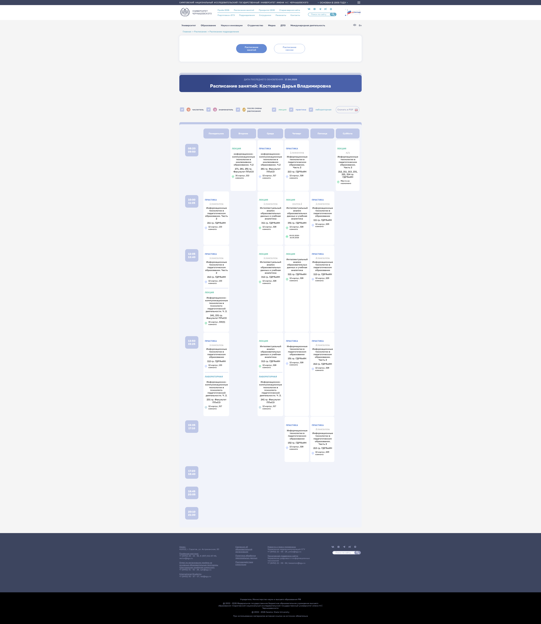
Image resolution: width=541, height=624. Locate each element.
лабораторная (323, 109)
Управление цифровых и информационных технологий (289, 559)
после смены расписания (252, 109)
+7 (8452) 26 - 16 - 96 (189, 556)
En (360, 25)
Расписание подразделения (224, 31)
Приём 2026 (223, 10)
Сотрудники (265, 15)
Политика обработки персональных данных (246, 556)
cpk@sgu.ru (205, 569)
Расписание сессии (289, 48)
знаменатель (223, 109)
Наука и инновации (232, 25)
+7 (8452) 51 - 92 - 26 (189, 569)
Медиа (271, 25)
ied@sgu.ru (205, 576)
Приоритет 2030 (267, 10)
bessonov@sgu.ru (297, 563)
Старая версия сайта (289, 10)
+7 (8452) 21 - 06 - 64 (277, 563)
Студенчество (255, 25)
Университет (188, 25)
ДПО (283, 25)
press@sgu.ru (294, 551)
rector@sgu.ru (186, 558)
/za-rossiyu (354, 12)
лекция (282, 109)
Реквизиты (281, 15)
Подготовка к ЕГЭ (226, 15)
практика (301, 109)
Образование (208, 25)
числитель (196, 109)
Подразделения (247, 15)
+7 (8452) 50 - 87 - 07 (189, 576)
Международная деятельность (308, 25)
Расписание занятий (244, 10)
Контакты (295, 15)
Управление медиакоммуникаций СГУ (286, 549)
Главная (187, 31)
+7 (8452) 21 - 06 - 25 (277, 551)
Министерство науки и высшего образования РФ (277, 599)
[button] (345, 9)
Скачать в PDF (345, 109)
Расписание (200, 31)
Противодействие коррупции (244, 563)
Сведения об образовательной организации (243, 549)
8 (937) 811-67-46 (208, 556)
